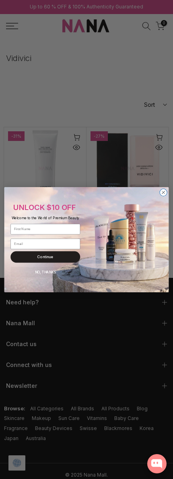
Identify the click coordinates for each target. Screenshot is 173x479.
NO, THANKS (45, 272)
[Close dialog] (163, 192)
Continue (45, 257)
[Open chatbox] (157, 463)
